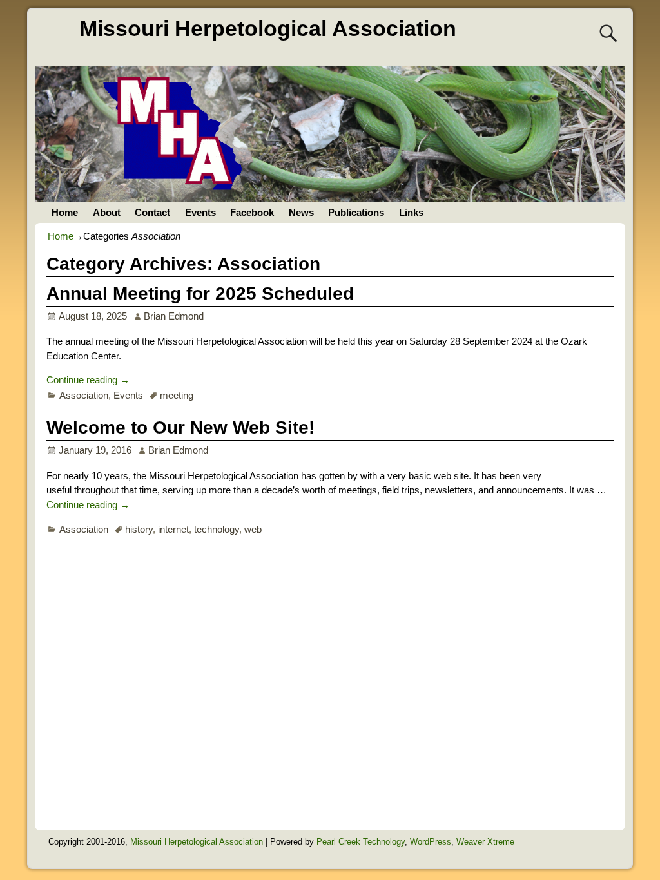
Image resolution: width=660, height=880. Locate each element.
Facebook (252, 212)
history (139, 529)
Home (65, 212)
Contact (152, 212)
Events (200, 212)
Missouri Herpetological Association (267, 28)
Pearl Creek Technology (360, 842)
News (301, 212)
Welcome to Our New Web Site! (180, 427)
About (107, 212)
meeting (176, 395)
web (253, 529)
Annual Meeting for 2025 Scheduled (200, 293)
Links (411, 212)
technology (216, 529)
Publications (356, 212)
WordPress (430, 842)
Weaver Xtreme (485, 842)
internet (173, 529)
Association (83, 395)
